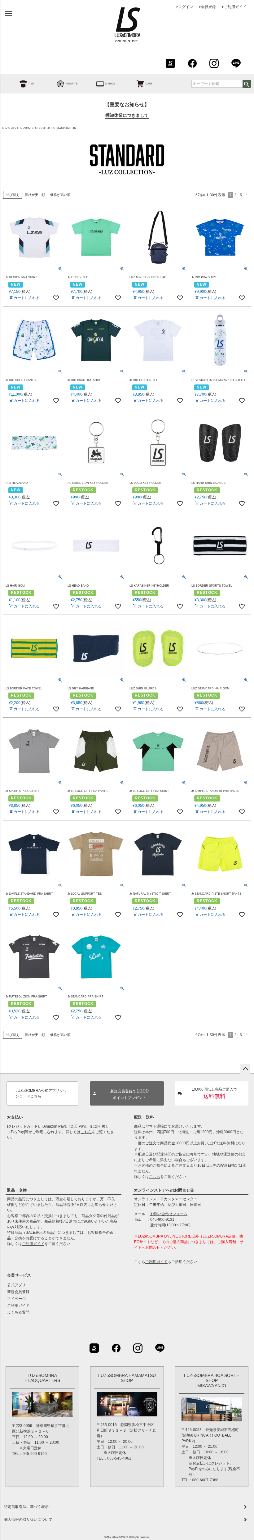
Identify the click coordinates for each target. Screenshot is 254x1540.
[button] (247, 195)
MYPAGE (110, 83)
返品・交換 (17, 1190)
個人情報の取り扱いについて (28, 1519)
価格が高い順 (60, 195)
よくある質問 (18, 1312)
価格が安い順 (35, 195)
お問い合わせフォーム (168, 1214)
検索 (247, 84)
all (12, 128)
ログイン (185, 7)
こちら (86, 1132)
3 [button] (241, 195)
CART (149, 83)
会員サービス (19, 1275)
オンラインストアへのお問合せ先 (164, 1190)
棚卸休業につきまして (127, 115)
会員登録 (208, 7)
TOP (4, 128)
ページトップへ (245, 1069)
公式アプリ (16, 1285)
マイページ (16, 1299)
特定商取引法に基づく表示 (26, 1507)
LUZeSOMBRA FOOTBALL (34, 128)
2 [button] (235, 195)
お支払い (15, 1117)
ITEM (31, 83)
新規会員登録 (18, 1292)
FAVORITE (71, 83)
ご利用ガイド (235, 7)
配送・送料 (144, 1117)
